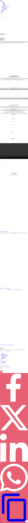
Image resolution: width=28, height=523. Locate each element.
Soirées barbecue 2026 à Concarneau (4, 231)
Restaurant (2, 6)
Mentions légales (3, 353)
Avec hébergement (5, 8)
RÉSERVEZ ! (3, 11)
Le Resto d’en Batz (5, 7)
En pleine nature (14, 98)
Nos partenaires (3, 357)
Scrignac (4, 5)
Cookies (2, 354)
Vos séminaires (4, 9)
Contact (2, 358)
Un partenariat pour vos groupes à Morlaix (5, 288)
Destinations (2, 2)
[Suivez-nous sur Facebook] (3, 361)
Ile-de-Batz (4, 3)
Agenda (2, 10)
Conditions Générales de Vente (5, 355)
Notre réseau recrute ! (3, 356)
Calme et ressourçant (23, 98)
